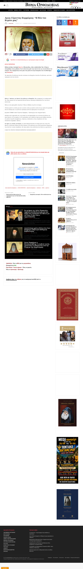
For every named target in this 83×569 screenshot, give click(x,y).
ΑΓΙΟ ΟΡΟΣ (10, 10)
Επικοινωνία (61, 557)
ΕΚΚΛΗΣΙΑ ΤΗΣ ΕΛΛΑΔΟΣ (8, 540)
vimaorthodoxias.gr (9, 557)
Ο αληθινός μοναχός (71, 189)
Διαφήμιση (50, 557)
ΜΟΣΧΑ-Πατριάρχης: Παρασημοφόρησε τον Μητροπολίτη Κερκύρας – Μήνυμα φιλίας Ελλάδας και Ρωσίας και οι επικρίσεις (71, 160)
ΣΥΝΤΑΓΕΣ (6, 551)
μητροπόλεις (27, 263)
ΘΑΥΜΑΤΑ (6, 548)
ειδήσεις (19, 279)
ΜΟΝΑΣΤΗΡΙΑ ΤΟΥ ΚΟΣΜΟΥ (59, 10)
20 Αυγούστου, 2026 (70, 215)
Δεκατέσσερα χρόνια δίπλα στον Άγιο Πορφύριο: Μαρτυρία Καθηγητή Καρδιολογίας (37, 229)
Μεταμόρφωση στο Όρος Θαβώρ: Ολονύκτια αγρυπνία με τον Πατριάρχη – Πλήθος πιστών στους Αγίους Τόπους (71, 211)
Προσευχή (20, 269)
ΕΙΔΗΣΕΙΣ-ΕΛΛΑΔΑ (7, 537)
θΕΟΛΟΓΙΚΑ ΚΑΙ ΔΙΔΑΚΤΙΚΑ (9, 549)
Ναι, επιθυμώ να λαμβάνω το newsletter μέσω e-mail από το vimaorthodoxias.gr (27, 181)
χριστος (47, 187)
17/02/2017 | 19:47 (18, 23)
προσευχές (14, 269)
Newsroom (11, 23)
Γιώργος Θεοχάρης (29, 218)
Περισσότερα (61, 152)
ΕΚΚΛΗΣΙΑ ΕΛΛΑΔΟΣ (34, 10)
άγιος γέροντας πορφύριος (10, 187)
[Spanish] (70, 4)
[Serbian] (77, 2)
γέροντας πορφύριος (31, 187)
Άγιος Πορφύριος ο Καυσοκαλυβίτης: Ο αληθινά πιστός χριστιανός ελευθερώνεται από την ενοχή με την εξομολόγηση (36, 244)
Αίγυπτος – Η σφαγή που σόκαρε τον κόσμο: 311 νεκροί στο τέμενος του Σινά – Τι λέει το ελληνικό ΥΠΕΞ (71, 199)
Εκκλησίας (10, 72)
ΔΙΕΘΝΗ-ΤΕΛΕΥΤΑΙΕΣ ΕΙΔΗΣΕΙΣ (10, 538)
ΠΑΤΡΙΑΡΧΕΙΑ (26, 10)
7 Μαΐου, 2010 (69, 184)
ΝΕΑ (18, 263)
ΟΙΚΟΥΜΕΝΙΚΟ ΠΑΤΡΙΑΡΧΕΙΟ (9, 532)
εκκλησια (39, 187)
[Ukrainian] (71, 4)
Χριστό (20, 67)
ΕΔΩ (15, 265)
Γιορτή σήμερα (17, 267)
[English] (73, 2)
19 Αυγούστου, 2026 (70, 145)
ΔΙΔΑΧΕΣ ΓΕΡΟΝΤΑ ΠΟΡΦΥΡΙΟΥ (30, 23)
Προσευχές (6, 546)
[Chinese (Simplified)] (71, 2)
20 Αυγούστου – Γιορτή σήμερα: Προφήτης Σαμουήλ (71, 170)
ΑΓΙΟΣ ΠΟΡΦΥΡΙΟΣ (10, 64)
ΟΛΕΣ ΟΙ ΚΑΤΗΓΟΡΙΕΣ (70, 10)
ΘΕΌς (43, 187)
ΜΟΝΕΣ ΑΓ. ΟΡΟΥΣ (18, 10)
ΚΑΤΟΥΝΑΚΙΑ (69, 176)
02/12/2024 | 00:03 (36, 218)
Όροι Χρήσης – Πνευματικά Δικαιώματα (72, 557)
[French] (74, 2)
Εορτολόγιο (9, 267)
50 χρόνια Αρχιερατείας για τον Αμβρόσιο (71, 220)
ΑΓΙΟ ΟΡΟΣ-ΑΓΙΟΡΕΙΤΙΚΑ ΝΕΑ (9, 541)
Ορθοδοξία (9, 263)
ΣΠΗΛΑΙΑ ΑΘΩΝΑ (70, 182)
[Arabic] (70, 2)
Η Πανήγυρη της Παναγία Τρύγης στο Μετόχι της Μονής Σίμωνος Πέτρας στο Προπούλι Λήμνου (71, 228)
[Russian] (76, 2)
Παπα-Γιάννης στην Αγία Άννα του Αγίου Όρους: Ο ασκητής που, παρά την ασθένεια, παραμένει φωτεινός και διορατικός (67, 142)
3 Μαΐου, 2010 (69, 177)
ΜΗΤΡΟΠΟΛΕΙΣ (43, 10)
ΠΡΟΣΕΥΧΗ (49, 10)
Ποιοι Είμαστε (55, 557)
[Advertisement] (28, 87)
